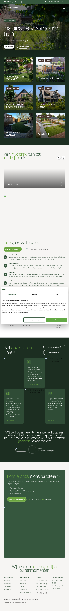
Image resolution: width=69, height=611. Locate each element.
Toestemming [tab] (12, 294)
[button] (9, 47)
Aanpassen (33, 320)
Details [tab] (34, 294)
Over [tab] (57, 294)
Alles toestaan (56, 320)
